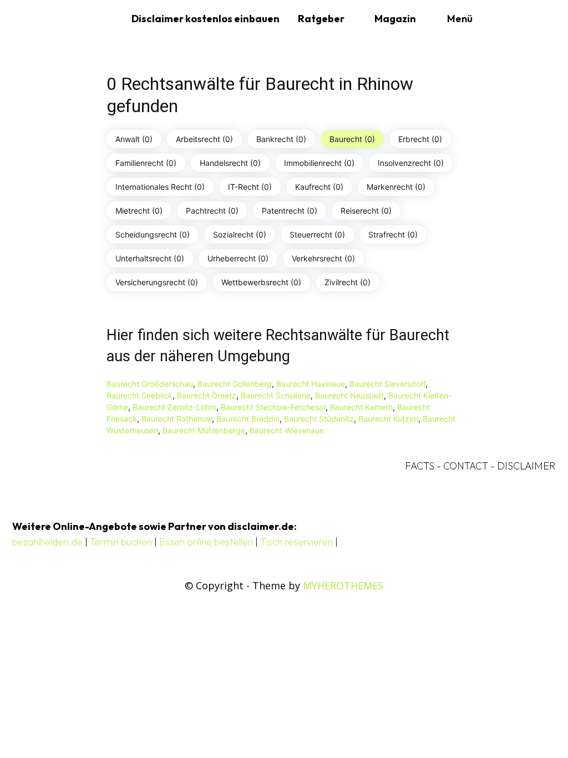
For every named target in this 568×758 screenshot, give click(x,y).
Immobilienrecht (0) (319, 163)
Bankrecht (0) (281, 139)
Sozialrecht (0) (239, 234)
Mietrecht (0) (139, 210)
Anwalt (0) (134, 139)
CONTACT (465, 465)
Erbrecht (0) (420, 139)
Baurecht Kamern (361, 407)
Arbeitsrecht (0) (204, 139)
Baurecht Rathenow (176, 418)
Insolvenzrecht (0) (411, 163)
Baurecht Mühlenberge (204, 430)
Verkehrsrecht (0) (323, 258)
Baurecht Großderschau (149, 383)
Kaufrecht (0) (319, 186)
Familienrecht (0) (145, 163)
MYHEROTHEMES (343, 585)
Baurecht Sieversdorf (387, 383)
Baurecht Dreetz (206, 395)
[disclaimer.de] (67, 19)
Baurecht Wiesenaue (287, 430)
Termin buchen (121, 541)
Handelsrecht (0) (230, 163)
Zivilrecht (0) (347, 282)
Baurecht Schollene (276, 395)
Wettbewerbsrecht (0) (261, 282)
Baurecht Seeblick (139, 395)
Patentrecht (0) (289, 210)
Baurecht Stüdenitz (319, 418)
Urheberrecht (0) (237, 258)
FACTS (419, 465)
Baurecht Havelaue (310, 383)
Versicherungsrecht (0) (156, 282)
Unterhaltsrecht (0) (149, 258)
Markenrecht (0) (396, 186)
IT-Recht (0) (250, 186)
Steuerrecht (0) (317, 234)
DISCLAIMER (526, 465)
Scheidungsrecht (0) (152, 234)
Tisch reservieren (296, 541)
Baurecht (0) (352, 139)
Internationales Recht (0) (160, 186)
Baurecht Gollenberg (234, 383)
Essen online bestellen (206, 541)
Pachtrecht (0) (212, 210)
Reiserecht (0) (366, 210)
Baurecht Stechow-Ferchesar (273, 407)
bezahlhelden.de (47, 541)
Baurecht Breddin (248, 418)
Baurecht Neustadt (349, 395)
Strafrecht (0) (393, 234)
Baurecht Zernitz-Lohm (174, 407)
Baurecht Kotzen (388, 418)
